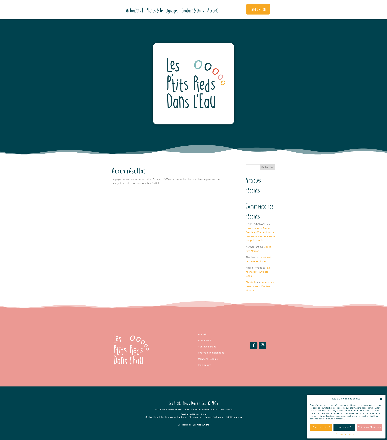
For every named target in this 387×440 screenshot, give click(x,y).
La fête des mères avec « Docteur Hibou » (260, 286)
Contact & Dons (193, 10)
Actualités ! (134, 10)
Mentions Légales (208, 359)
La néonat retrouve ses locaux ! (258, 272)
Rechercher (267, 167)
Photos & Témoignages (162, 10)
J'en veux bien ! (321, 427)
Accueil (212, 10)
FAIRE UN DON (258, 9)
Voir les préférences (369, 427)
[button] (380, 398)
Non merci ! (344, 427)
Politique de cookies (345, 434)
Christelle (251, 282)
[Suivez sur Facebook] (253, 345)
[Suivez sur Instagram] (262, 345)
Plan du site (204, 365)
